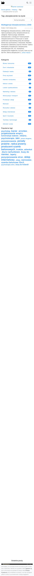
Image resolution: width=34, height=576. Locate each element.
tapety (13, 154)
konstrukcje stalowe (10, 136)
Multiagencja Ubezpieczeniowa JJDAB (16, 25)
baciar (14, 131)
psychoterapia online (8, 164)
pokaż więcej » (26, 52)
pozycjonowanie (9, 141)
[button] (27, 2)
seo (18, 138)
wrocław (23, 131)
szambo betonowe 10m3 (12, 162)
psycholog (5, 131)
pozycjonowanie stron (12, 157)
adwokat (28, 149)
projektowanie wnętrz (12, 133)
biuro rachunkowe (11, 152)
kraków (19, 149)
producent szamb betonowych (11, 148)
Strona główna (5, 9)
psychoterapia (8, 138)
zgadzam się (29, 568)
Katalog (14, 9)
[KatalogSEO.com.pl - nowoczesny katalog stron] (3, 3)
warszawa (26, 160)
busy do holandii (22, 165)
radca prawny (19, 143)
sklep (18, 160)
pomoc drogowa (26, 138)
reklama (23, 136)
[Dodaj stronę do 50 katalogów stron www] (17, 6)
